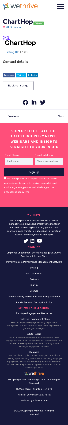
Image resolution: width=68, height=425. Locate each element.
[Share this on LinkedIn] (34, 103)
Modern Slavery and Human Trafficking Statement (34, 296)
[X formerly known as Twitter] (26, 241)
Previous (13, 116)
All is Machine (40, 400)
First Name (12, 155)
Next (61, 116)
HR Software (13, 27)
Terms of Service (26, 394)
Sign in (34, 285)
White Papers (34, 340)
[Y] (39, 241)
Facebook (9, 75)
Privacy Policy (43, 394)
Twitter (21, 75)
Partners (34, 279)
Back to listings (18, 85)
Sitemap (34, 291)
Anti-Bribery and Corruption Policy (34, 302)
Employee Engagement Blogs (34, 324)
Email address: (44, 155)
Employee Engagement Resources (34, 313)
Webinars (34, 360)
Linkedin (32, 75)
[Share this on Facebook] (25, 103)
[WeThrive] (20, 6)
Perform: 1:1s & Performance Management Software (34, 262)
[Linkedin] (32, 241)
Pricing (34, 267)
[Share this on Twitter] (43, 103)
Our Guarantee (34, 273)
